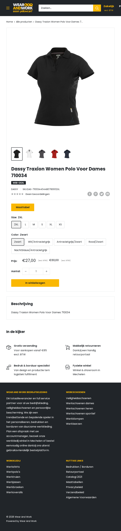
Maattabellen (74, 482)
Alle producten (24, 21)
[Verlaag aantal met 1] (25, 271)
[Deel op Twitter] (101, 193)
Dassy (14, 189)
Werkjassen (13, 482)
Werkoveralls (14, 492)
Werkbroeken (14, 487)
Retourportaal (75, 472)
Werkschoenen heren (79, 408)
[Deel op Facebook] (89, 193)
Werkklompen (75, 419)
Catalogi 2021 (74, 477)
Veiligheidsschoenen (78, 398)
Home (9, 21)
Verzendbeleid (75, 492)
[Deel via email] (107, 193)
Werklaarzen (74, 424)
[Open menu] (7, 8)
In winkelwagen (35, 283)
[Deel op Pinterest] (95, 193)
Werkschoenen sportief (80, 413)
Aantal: (15, 271)
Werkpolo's (13, 472)
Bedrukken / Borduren (79, 467)
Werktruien (13, 477)
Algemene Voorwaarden (81, 497)
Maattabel (22, 207)
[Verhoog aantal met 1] (46, 271)
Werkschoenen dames (80, 403)
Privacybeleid (74, 487)
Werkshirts (13, 467)
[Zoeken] (97, 8)
